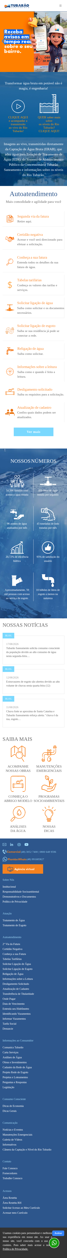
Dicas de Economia (13, 1105)
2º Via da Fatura (11, 944)
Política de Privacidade (15, 901)
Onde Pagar (9, 998)
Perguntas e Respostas (15, 1082)
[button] (63, 41)
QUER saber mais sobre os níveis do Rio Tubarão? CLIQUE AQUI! (49, 124)
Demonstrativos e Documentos (19, 896)
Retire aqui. (24, 221)
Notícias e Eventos (13, 1129)
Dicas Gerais (9, 1110)
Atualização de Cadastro (16, 988)
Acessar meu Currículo (15, 1212)
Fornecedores (10, 1173)
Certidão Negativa (12, 949)
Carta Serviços (10, 1052)
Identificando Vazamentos (17, 1013)
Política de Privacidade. (15, 1249)
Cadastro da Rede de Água (17, 1067)
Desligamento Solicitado (16, 983)
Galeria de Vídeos (12, 1139)
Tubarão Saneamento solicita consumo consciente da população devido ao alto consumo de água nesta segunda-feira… (33, 652)
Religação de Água (13, 973)
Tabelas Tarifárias (12, 958)
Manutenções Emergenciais (17, 1134)
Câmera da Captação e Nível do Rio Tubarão (27, 1149)
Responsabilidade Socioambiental (21, 891)
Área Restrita (10, 1197)
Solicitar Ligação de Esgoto (17, 968)
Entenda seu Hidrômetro (16, 1008)
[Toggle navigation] (60, 6)
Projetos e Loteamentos (15, 1077)
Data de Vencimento (14, 1003)
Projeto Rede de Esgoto (15, 1072)
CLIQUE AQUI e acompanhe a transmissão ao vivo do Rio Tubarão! (18, 124)
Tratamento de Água (14, 920)
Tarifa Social (9, 1023)
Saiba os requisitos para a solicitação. (40, 394)
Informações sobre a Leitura (18, 978)
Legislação (8, 1087)
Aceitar (58, 1233)
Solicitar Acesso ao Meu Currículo (21, 1207)
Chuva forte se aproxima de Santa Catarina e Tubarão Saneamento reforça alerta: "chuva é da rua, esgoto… (32, 715)
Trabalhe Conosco (12, 1178)
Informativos (9, 1144)
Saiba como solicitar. (30, 353)
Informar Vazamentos (14, 1018)
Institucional (9, 886)
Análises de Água (12, 1057)
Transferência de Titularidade (18, 993)
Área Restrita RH (12, 1202)
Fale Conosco (10, 1168)
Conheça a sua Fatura (14, 954)
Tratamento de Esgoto (14, 925)
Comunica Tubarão (13, 1047)
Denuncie (8, 1028)
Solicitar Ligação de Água (17, 963)
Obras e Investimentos (15, 1062)
